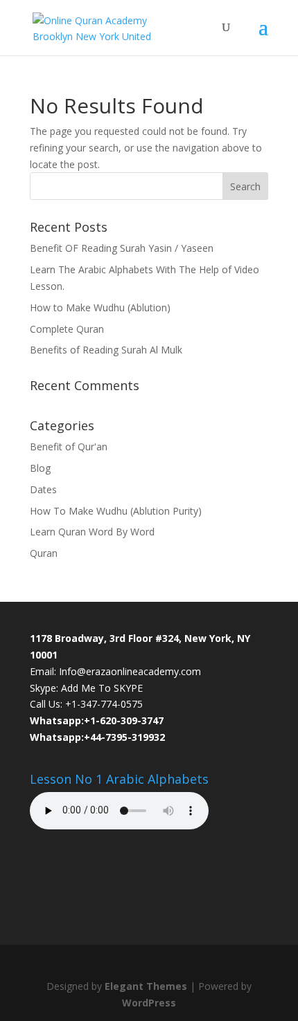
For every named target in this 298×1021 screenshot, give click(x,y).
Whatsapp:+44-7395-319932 (97, 737)
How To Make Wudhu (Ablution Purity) (116, 510)
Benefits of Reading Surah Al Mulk (106, 349)
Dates (43, 489)
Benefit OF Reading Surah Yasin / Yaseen (121, 248)
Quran (44, 553)
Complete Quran (67, 328)
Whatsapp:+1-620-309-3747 (97, 720)
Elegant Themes (146, 986)
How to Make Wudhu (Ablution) (100, 307)
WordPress (149, 1002)
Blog (40, 468)
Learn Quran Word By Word (92, 531)
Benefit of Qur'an (68, 446)
